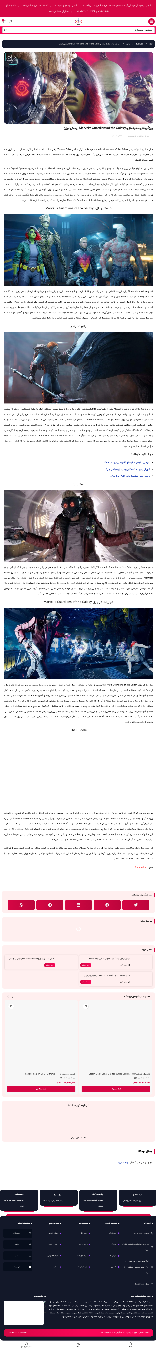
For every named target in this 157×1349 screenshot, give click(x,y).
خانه (151, 44)
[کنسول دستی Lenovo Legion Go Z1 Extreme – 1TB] (41, 1036)
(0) (135, 1078)
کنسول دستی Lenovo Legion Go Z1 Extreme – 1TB (50, 1074)
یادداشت (139, 44)
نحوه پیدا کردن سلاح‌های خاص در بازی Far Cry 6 (127, 462)
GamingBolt (141, 867)
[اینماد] (24, 1313)
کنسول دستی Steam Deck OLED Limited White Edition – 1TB (119, 1074)
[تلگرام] (30, 1244)
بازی (128, 44)
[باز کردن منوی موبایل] (151, 21)
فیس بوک (16, 1267)
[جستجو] (5, 30)
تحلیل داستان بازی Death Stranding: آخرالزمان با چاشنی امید (31, 960)
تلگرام (17, 1244)
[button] (135, 905)
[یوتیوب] (30, 1256)
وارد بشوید (123, 1162)
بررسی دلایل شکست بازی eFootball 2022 (130, 476)
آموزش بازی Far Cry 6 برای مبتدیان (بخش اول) (128, 469)
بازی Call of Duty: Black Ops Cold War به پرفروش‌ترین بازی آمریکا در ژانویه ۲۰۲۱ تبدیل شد (107, 977)
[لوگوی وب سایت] (78, 21)
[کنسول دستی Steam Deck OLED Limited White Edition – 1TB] (116, 1036)
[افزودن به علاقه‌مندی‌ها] (85, 1006)
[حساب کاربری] (11, 21)
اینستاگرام (16, 1233)
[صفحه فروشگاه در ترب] (45, 1308)
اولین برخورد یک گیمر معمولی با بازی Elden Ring (109, 958)
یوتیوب (16, 1255)
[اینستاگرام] (30, 1233)
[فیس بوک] (30, 1267)
